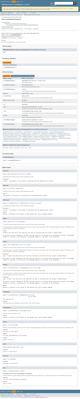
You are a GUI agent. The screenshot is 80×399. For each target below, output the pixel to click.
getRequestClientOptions (48, 133)
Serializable (28, 28)
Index (18, 1)
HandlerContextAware (7, 28)
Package (8, 1)
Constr (16, 14)
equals (24, 93)
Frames (18, 12)
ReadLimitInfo (19, 28)
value (10, 33)
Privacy (2, 397)
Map (4, 100)
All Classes (33, 12)
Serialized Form (20, 42)
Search (51, 3)
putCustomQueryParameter (10, 136)
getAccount (25, 96)
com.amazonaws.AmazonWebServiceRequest (15, 23)
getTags (24, 100)
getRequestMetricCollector (30, 135)
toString (24, 115)
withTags (24, 124)
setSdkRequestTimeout (64, 138)
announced (8, 8)
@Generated (5, 33)
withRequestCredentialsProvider (30, 139)
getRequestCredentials (63, 133)
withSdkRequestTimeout (29, 141)
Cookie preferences (13, 397)
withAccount (25, 119)
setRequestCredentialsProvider (12, 138)
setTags (24, 111)
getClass (5, 147)
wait (22, 147)
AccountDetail (7, 96)
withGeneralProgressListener (11, 139)
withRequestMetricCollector (49, 139)
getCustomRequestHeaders (57, 132)
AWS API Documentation (8, 42)
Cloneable (35, 28)
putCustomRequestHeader (25, 136)
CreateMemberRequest (9, 67)
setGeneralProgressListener (42, 136)
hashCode (24, 104)
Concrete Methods (29, 76)
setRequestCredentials (57, 136)
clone (23, 89)
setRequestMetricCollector (30, 138)
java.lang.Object (6, 22)
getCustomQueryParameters (41, 132)
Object (28, 93)
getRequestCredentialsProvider (12, 135)
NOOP (4, 52)
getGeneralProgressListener (11, 133)
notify (11, 147)
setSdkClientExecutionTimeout (48, 138)
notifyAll (17, 147)
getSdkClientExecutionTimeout (48, 135)
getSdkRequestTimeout (64, 135)
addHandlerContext (8, 132)
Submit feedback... (53, 5)
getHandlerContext (26, 133)
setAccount (25, 107)
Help (21, 1)
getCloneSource (28, 132)
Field (11, 14)
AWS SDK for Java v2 (62, 8)
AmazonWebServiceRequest (14, 36)
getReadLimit (36, 133)
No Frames (24, 12)
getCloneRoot (18, 132)
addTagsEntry (25, 80)
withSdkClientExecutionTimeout (12, 141)
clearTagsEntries (27, 85)
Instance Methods (17, 76)
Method (20, 14)
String (32, 80)
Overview (2, 1)
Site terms (6, 397)
